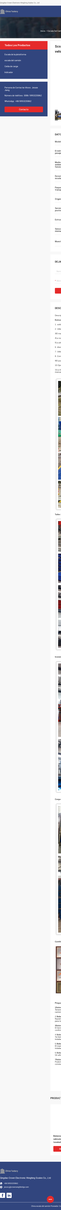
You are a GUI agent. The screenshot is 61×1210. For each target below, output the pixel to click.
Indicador (9, 72)
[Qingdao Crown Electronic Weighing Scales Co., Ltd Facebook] (2, 1195)
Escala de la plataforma (15, 54)
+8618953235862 (23, 101)
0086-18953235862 (33, 95)
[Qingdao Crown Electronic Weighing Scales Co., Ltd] (9, 11)
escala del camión (13, 60)
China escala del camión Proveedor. (45, 1206)
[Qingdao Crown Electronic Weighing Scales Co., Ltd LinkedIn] (9, 1195)
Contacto (24, 109)
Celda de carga (11, 66)
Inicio (43, 31)
